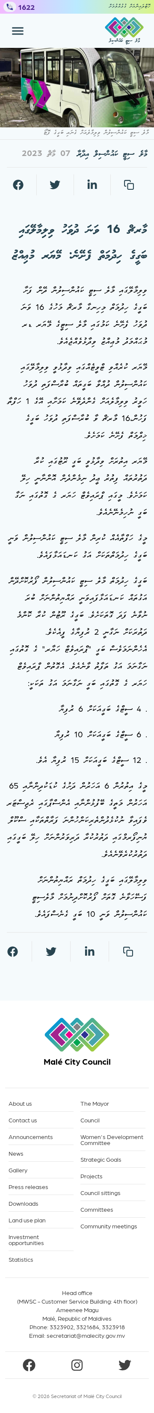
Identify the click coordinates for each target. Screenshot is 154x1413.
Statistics (21, 1259)
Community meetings (108, 1226)
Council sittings (100, 1192)
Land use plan (27, 1220)
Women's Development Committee (111, 1139)
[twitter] (54, 184)
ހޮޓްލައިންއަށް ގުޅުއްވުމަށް (130, 6)
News (16, 1153)
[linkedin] (92, 184)
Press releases (28, 1186)
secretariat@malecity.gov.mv (86, 1335)
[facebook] (18, 184)
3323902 (62, 1326)
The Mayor (94, 1103)
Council (90, 1120)
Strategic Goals (100, 1159)
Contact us (23, 1120)
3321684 (87, 1326)
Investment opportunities (26, 1239)
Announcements (31, 1136)
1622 (26, 6)
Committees (96, 1209)
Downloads (23, 1203)
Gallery (18, 1170)
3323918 (113, 1326)
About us (20, 1103)
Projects (91, 1176)
